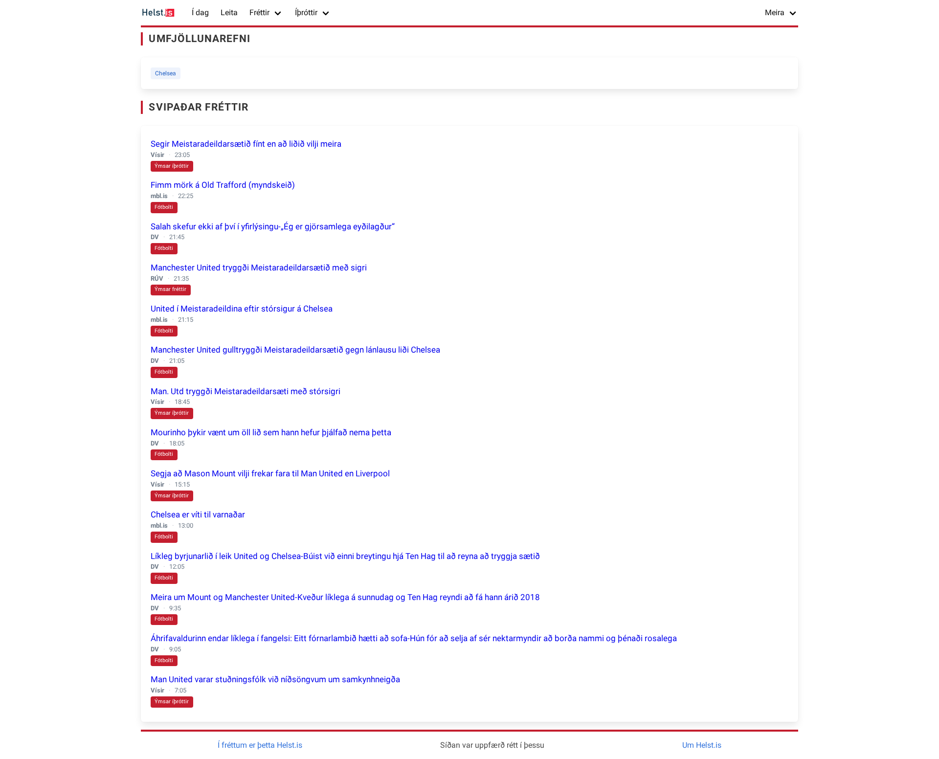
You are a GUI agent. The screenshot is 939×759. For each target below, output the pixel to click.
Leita (229, 12)
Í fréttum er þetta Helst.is (260, 745)
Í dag (200, 12)
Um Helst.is (701, 745)
